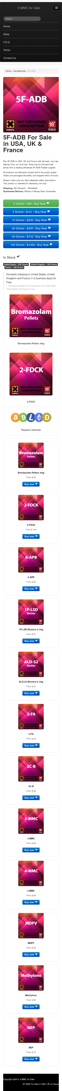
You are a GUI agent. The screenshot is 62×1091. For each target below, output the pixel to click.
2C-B (31, 786)
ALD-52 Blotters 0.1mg (31, 681)
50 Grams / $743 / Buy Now (30, 236)
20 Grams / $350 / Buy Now (30, 228)
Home (6, 26)
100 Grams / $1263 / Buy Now (29, 245)
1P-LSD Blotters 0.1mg (31, 629)
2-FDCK (31, 524)
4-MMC (31, 890)
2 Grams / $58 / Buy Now (30, 203)
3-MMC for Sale (29, 7)
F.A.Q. (6, 42)
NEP (31, 1047)
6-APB (31, 577)
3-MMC (31, 838)
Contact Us (9, 58)
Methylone (31, 995)
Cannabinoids (19, 70)
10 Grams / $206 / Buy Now (30, 220)
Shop (6, 34)
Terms (6, 50)
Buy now (29, 484)
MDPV (31, 943)
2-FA (31, 733)
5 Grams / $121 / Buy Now (30, 212)
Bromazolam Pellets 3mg (31, 472)
